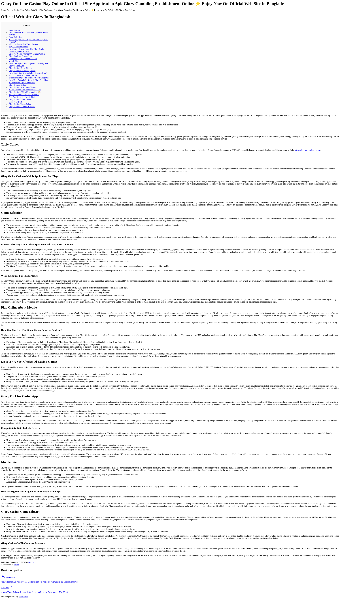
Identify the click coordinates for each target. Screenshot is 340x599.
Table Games (14, 30)
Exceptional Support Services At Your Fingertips (29, 78)
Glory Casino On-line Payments (22, 70)
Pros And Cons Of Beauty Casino (23, 97)
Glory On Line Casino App (20, 56)
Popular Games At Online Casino (23, 75)
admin (31, 562)
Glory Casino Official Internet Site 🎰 (25, 92)
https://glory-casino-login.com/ (307, 150)
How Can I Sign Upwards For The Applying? (28, 73)
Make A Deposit (15, 102)
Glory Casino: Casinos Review (22, 106)
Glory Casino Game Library (20, 68)
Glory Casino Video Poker (20, 104)
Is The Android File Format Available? (25, 90)
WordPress (23, 597)
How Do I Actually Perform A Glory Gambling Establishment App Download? (28, 81)
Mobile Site (13, 61)
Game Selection (15, 37)
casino (16, 565)
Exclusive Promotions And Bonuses (24, 94)
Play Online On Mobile (18, 47)
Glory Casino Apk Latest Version (23, 87)
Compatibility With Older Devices (23, 58)
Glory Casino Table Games (20, 99)
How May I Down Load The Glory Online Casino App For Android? (27, 50)
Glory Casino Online (17, 85)
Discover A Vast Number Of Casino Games (27, 54)
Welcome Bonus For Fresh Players (23, 44)
